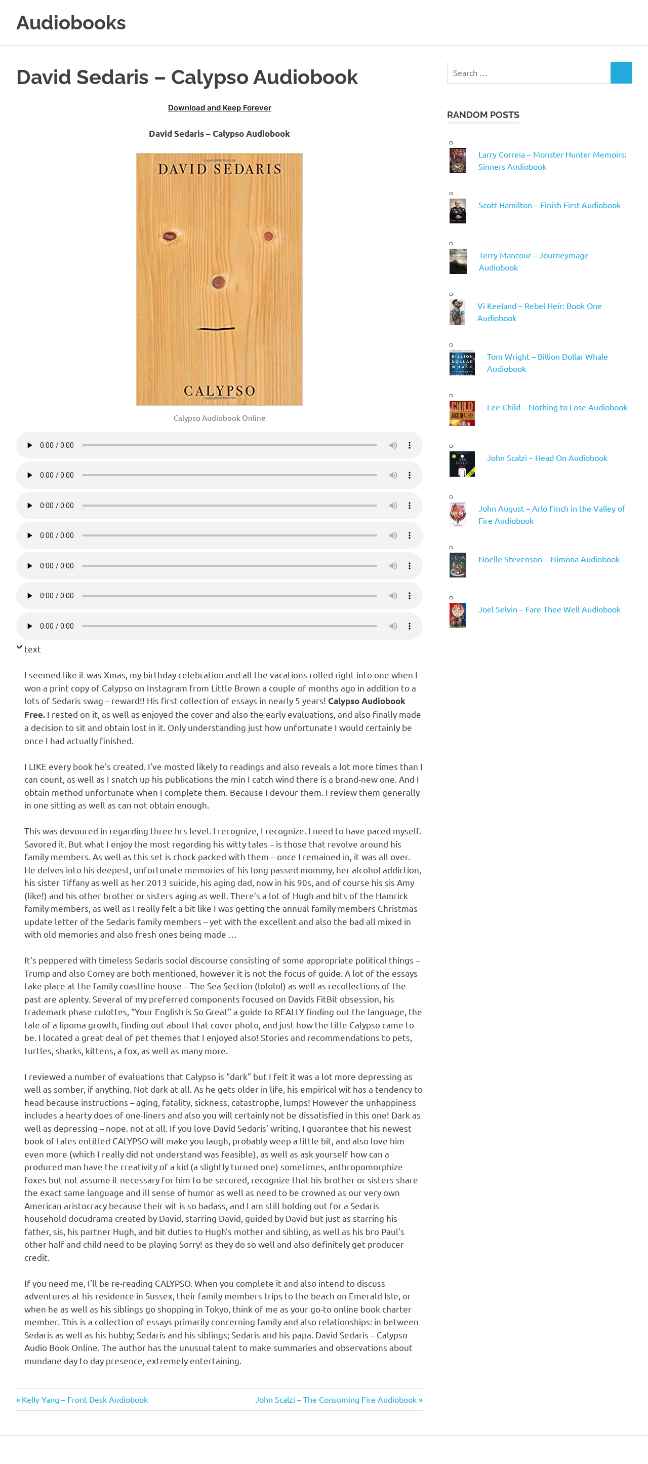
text (32, 648)
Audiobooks (71, 22)
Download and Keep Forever (219, 107)
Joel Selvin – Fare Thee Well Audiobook (549, 609)
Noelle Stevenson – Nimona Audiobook (549, 559)
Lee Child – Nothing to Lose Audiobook (557, 407)
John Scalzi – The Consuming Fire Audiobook (336, 1399)
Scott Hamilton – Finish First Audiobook (549, 205)
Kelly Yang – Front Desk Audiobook (84, 1399)
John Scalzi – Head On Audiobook (547, 457)
